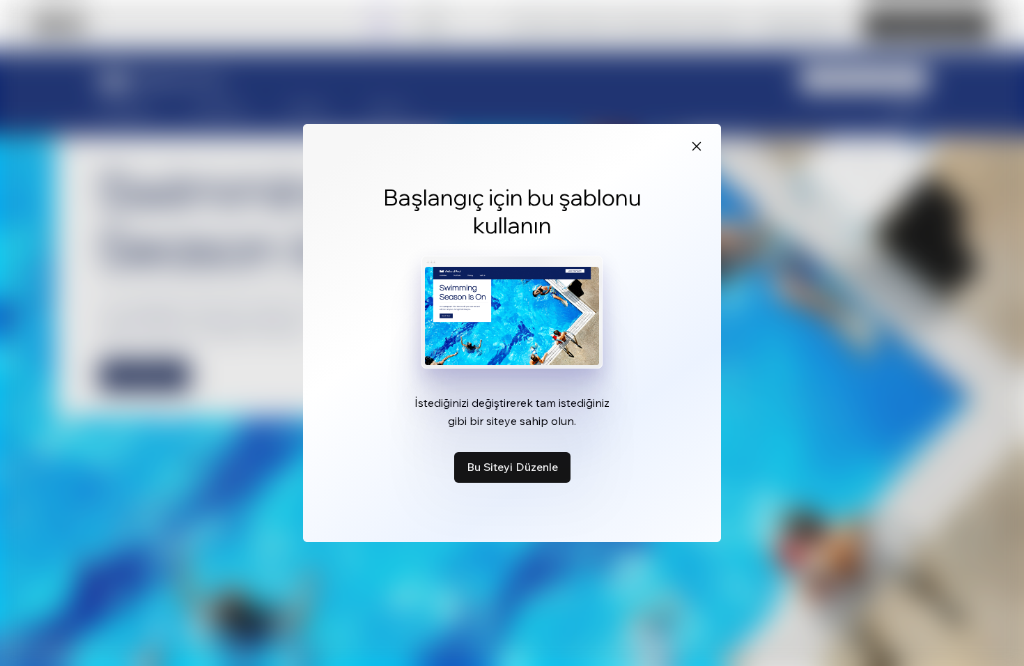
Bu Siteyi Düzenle (512, 467)
